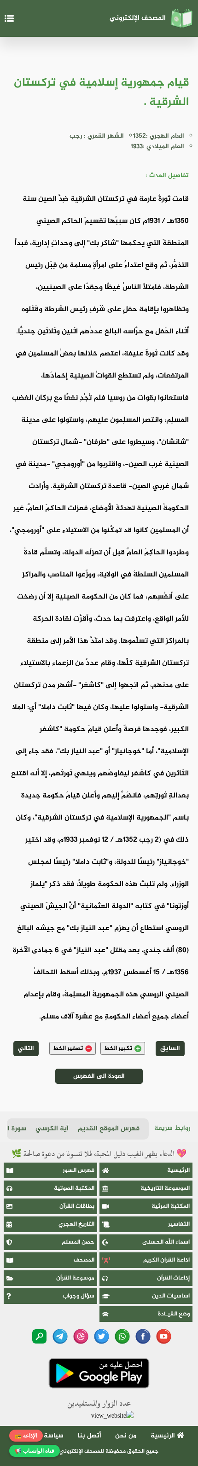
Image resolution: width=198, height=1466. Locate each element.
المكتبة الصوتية (74, 1188)
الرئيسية (178, 1170)
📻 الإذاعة (26, 1435)
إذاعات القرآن (173, 1278)
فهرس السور (78, 1170)
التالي (26, 1048)
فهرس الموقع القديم (109, 1128)
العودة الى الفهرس (99, 1076)
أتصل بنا (89, 1436)
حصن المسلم (78, 1242)
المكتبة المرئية (170, 1206)
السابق (170, 1048)
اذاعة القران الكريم (166, 1260)
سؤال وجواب (78, 1296)
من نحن (125, 1436)
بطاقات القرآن (76, 1206)
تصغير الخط (68, 1048)
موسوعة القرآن (75, 1278)
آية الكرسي (52, 1128)
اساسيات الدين (171, 1296)
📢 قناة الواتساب (34, 1451)
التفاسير (179, 1224)
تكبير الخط (118, 1048)
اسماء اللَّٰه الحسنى (166, 1242)
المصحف (84, 1260)
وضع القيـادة (174, 1314)
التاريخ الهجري (76, 1224)
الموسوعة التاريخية (165, 1188)
